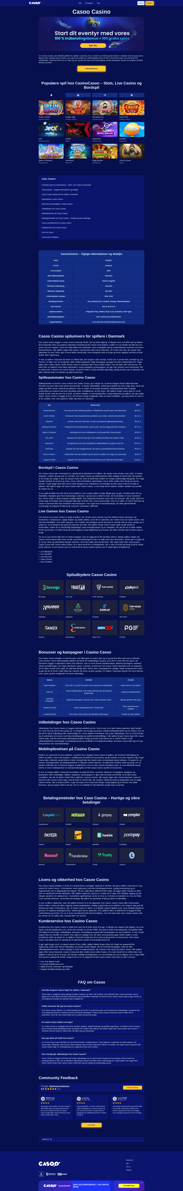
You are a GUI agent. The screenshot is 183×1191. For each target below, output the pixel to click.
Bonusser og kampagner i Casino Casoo (57, 204)
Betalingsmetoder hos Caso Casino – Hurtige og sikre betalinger (66, 218)
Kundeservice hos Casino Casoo (54, 228)
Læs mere (91, 1125)
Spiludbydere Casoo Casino (52, 199)
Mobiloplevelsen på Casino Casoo (55, 213)
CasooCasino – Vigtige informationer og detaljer (60, 190)
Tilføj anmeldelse (132, 1087)
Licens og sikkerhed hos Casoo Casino (56, 223)
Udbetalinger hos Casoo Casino (54, 209)
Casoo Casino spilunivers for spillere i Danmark (60, 194)
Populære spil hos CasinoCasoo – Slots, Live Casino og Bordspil (66, 185)
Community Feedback (50, 237)
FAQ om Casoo (47, 232)
